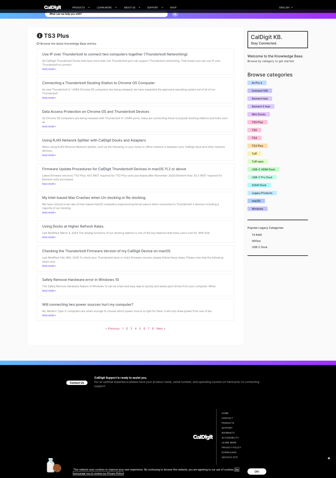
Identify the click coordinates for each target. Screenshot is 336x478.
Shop (173, 7)
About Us (129, 7)
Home (225, 413)
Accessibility (230, 438)
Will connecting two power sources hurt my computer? (88, 304)
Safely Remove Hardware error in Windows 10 (80, 280)
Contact (227, 418)
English (284, 7)
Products (78, 7)
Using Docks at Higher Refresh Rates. (73, 226)
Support (152, 7)
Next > (161, 328)
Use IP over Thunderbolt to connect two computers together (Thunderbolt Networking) (115, 54)
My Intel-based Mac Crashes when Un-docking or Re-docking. (94, 198)
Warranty (228, 433)
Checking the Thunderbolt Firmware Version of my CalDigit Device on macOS (106, 251)
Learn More (104, 7)
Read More (48, 69)
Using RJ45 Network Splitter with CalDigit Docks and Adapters (94, 140)
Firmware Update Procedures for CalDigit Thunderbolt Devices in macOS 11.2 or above (114, 169)
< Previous (112, 328)
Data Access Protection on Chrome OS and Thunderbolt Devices (95, 111)
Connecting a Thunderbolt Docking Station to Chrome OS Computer (98, 83)
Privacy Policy (231, 447)
